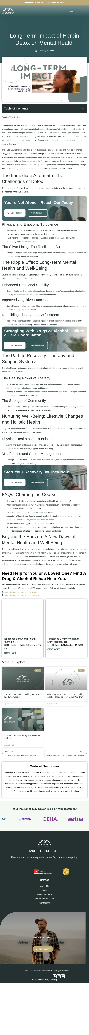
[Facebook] (55, 976)
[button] (72, 11)
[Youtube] (63, 976)
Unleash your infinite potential (41, 942)
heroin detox (30, 125)
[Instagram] (59, 976)
